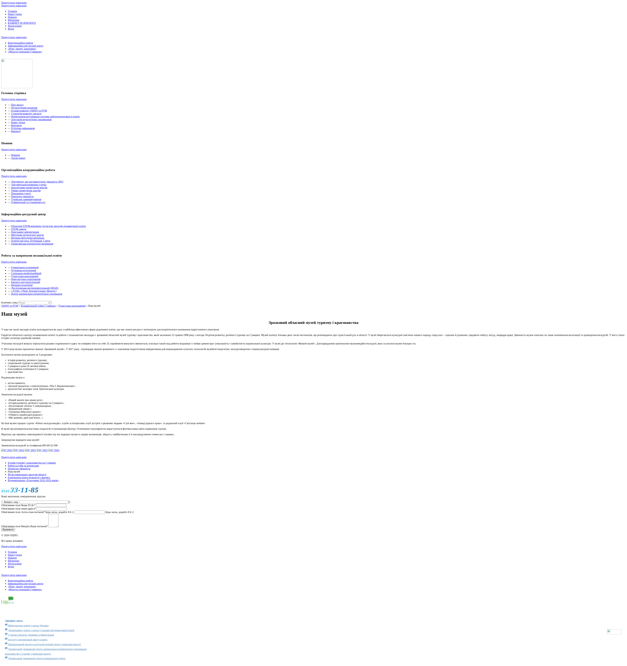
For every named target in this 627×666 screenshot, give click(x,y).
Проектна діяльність (19, 468)
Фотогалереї (15, 25)
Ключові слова (9, 302)
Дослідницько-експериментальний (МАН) (34, 288)
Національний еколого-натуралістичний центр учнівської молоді (44, 644)
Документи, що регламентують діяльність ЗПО (37, 181)
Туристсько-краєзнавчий (24, 276)
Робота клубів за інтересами (23, 465)
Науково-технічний (22, 285)
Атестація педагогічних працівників (31, 119)
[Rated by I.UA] (614, 633)
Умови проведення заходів (26, 190)
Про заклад (17, 104)
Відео (11, 28)
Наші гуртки (15, 14)
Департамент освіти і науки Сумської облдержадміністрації (41, 630)
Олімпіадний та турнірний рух (28, 202)
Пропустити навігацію (14, 2)
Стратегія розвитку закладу (26, 113)
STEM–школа (18, 229)
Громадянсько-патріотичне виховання (32, 243)
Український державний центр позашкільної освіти (36, 658)
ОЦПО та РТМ (9, 305)
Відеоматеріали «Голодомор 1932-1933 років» (33, 480)
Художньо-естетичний (23, 270)
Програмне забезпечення (25, 232)
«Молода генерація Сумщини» (25, 51)
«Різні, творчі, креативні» (22, 48)
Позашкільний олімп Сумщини (38, 305)
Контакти (16, 125)
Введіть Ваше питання (24, 526)
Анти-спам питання (37, 512)
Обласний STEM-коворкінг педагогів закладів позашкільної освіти (48, 226)
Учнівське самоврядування (26, 199)
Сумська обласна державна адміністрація (31, 635)
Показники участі (21, 193)
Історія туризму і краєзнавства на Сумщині (32, 462)
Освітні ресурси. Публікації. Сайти (30, 240)
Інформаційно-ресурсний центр (25, 45)
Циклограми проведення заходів (29, 187)
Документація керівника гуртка (28, 184)
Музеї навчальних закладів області (27, 474)
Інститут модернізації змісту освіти (27, 639)
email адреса (18, 508)
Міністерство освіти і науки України (28, 625)
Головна (12, 11)
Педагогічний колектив (24, 107)
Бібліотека (13, 20)
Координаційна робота (20, 42)
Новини (12, 17)
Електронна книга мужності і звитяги (29, 477)
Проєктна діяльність (22, 196)
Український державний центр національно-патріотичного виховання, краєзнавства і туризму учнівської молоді (46, 651)
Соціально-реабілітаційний (26, 273)
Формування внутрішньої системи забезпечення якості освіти (45, 116)
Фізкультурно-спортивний (25, 279)
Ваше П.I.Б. (18, 505)
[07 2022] (6, 450)
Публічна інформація (23, 128)
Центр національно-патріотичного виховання (36, 293)
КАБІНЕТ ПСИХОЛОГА (22, 23)
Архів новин (18, 158)
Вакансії (15, 131)
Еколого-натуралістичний (25, 282)
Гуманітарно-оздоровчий (25, 267)
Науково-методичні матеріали (27, 237)
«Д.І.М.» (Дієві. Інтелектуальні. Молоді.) (33, 291)
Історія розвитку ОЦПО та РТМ (29, 110)
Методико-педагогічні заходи (27, 235)
